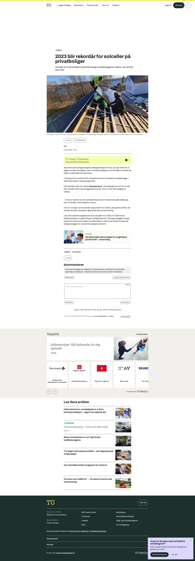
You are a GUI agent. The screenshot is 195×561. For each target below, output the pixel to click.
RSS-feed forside (88, 512)
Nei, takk (174, 554)
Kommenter (81, 140)
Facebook (85, 516)
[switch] (127, 160)
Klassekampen (95, 186)
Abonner (178, 5)
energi (58, 50)
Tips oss (143, 502)
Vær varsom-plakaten (79, 531)
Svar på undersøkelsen (159, 554)
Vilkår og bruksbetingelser (127, 521)
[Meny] (188, 5)
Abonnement (52, 539)
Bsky (83, 525)
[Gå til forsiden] (49, 5)
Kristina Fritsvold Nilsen (57, 515)
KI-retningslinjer (122, 525)
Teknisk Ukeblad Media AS (65, 553)
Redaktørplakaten (98, 531)
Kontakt (50, 545)
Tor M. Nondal (53, 523)
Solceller (76, 252)
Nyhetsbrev (121, 512)
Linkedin (84, 521)
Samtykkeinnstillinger (125, 516)
